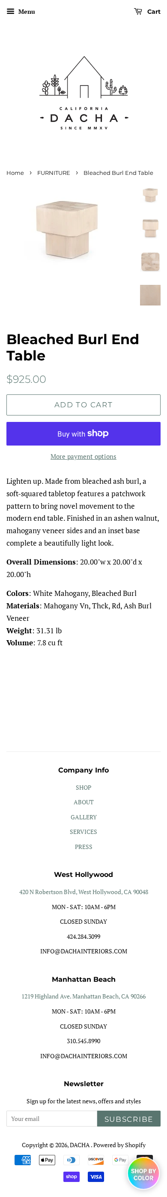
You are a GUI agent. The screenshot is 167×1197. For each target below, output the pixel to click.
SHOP (83, 787)
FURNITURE (53, 173)
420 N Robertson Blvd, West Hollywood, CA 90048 (83, 892)
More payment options (83, 456)
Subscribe (128, 1119)
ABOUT (84, 802)
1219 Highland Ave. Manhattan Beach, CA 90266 (83, 996)
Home (15, 173)
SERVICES (83, 832)
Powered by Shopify (119, 1145)
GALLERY (84, 817)
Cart (153, 11)
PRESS (83, 847)
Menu (26, 11)
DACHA (80, 1145)
